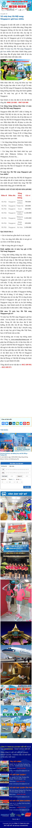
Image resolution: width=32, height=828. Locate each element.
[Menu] (28, 5)
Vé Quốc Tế (3, 14)
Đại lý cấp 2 (16, 819)
